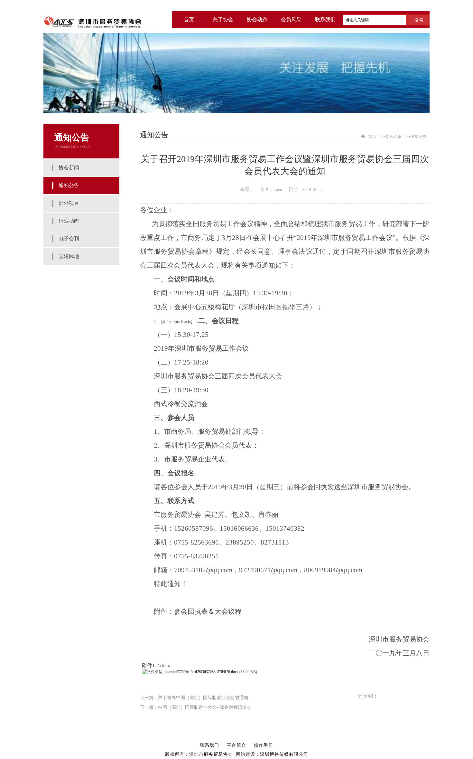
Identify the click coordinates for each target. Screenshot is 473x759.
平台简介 (236, 745)
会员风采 (291, 19)
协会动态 (257, 19)
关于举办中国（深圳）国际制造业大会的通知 (203, 697)
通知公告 (418, 136)
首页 (372, 136)
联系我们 (325, 19)
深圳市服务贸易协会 (211, 754)
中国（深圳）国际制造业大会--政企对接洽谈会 (204, 707)
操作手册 (263, 745)
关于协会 (223, 19)
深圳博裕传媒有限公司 (284, 754)
